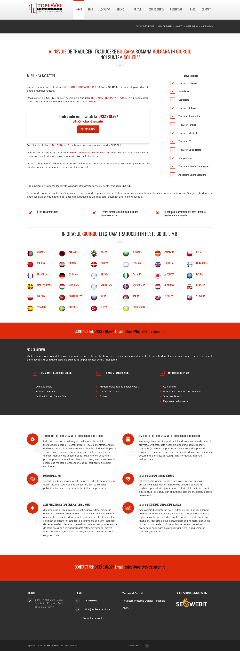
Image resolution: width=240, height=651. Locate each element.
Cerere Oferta (156, 9)
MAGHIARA (74, 285)
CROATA (72, 263)
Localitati (105, 9)
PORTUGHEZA (75, 296)
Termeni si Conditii (132, 593)
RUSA (103, 296)
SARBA (136, 296)
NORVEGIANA (139, 285)
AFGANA (41, 252)
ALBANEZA (74, 252)
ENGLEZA (168, 263)
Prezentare (176, 9)
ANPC (125, 607)
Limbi (91, 9)
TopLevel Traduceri (51, 645)
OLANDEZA (169, 285)
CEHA (198, 252)
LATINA (199, 274)
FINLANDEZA (202, 263)
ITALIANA (137, 274)
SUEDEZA (73, 307)
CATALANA (169, 252)
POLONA (41, 296)
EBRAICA (137, 263)
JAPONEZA (169, 274)
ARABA (104, 252)
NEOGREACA (106, 285)
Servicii (121, 9)
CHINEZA (41, 263)
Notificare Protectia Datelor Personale (143, 600)
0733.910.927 (104, 331)
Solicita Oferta (88, 129)
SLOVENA (200, 296)
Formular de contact (94, 618)
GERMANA (74, 274)
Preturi (138, 9)
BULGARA (137, 252)
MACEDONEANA (44, 285)
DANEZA (104, 263)
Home (79, 9)
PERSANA (200, 285)
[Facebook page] (147, 646)
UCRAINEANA (139, 307)
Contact (206, 9)
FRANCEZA (42, 274)
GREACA (105, 274)
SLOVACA (168, 296)
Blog (192, 9)
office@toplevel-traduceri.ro (145, 331)
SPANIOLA (42, 307)
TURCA (104, 307)
